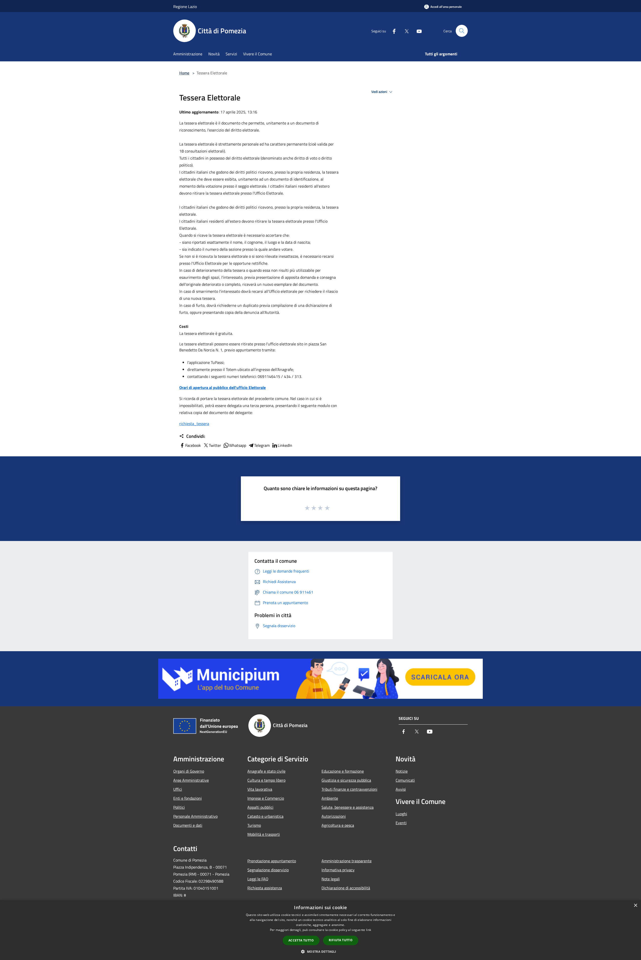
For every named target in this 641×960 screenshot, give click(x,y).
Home (184, 73)
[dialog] (320, 930)
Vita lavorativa (259, 789)
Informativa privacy (338, 870)
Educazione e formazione (343, 771)
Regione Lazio (185, 7)
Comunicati (405, 780)
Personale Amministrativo (195, 816)
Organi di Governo (188, 771)
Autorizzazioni (334, 816)
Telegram (262, 445)
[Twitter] (405, 31)
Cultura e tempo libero (266, 780)
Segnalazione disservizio (268, 870)
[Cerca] (462, 31)
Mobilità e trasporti (263, 834)
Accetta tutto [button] (301, 940)
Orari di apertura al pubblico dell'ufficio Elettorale (222, 387)
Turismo (254, 825)
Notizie (402, 771)
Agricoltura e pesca (338, 825)
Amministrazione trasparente (347, 861)
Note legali (331, 879)
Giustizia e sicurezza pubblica (346, 780)
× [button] (635, 905)
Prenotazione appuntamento (271, 861)
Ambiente (330, 798)
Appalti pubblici (260, 807)
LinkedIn (285, 445)
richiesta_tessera (194, 424)
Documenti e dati (187, 825)
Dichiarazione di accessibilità (346, 888)
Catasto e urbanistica (265, 816)
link (368, 930)
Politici (179, 807)
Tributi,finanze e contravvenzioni (349, 789)
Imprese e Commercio (265, 798)
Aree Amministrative (191, 780)
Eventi (401, 823)
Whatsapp (237, 445)
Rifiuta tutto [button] (341, 940)
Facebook (193, 445)
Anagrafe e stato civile (266, 771)
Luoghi (401, 814)
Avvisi (401, 789)
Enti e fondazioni (187, 798)
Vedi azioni (379, 91)
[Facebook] (392, 31)
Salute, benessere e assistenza (348, 807)
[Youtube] (417, 31)
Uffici (177, 789)
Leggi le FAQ (257, 879)
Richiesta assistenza (264, 888)
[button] (320, 951)
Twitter (215, 445)
